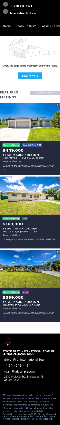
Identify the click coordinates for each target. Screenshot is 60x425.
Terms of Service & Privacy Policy (17, 416)
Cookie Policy (41, 416)
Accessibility (47, 419)
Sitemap (36, 419)
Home (7, 26)
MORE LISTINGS (45, 92)
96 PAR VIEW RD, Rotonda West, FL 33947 (21, 305)
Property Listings (22, 419)
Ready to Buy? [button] (26, 26)
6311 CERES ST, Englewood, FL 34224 (19, 232)
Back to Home (30, 75)
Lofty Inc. (18, 414)
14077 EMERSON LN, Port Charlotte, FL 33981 (23, 158)
